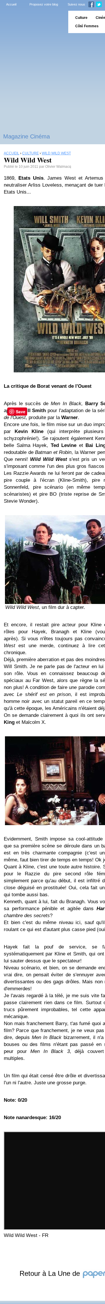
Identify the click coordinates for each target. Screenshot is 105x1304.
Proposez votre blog (43, 4)
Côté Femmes (87, 26)
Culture (81, 18)
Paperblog (32, 22)
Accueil (11, 4)
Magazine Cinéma (26, 136)
